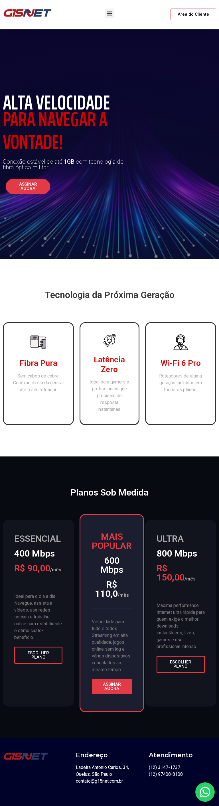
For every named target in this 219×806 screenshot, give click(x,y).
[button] (109, 13)
